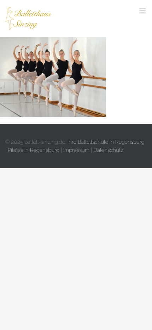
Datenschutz (108, 150)
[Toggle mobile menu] (143, 11)
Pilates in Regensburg (33, 150)
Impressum (76, 150)
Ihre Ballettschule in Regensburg (106, 142)
